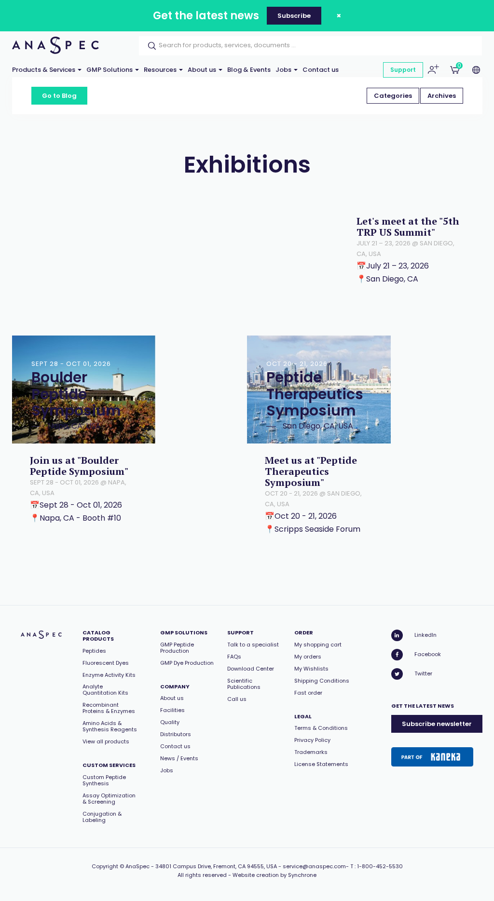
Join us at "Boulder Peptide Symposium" (79, 466)
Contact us (320, 69)
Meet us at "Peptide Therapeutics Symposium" (311, 471)
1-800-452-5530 (380, 866)
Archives (441, 95)
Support (403, 70)
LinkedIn (425, 635)
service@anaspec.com (314, 866)
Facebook (427, 654)
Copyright (105, 866)
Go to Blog (59, 95)
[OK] (149, 46)
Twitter (423, 673)
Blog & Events (249, 69)
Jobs (284, 69)
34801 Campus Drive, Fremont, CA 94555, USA (216, 866)
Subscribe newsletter (437, 723)
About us (203, 69)
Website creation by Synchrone (274, 875)
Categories (393, 95)
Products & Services (44, 69)
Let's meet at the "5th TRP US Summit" (408, 227)
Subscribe (294, 15)
